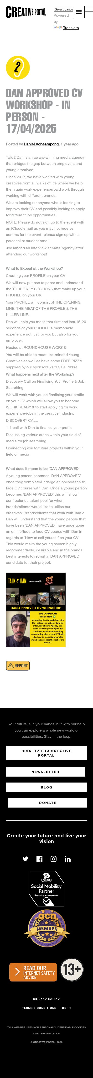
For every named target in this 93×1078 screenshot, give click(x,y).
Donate (48, 803)
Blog (46, 787)
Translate (71, 27)
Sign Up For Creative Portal (47, 753)
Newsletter (45, 772)
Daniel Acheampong (41, 144)
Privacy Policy (46, 999)
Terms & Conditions (39, 1007)
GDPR (66, 1007)
